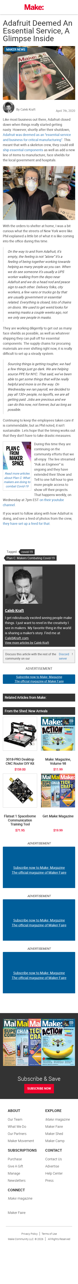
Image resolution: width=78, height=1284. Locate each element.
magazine (57, 1119)
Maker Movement (21, 1140)
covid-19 (27, 552)
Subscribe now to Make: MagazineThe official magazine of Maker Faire (39, 679)
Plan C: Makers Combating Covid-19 (31, 558)
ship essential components (23, 150)
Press (49, 1180)
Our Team (15, 1119)
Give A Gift (15, 1166)
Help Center (54, 1173)
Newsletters (17, 1180)
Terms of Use (49, 1233)
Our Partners (17, 1133)
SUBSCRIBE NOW (39, 1088)
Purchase (15, 1159)
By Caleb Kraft (25, 109)
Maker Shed (54, 1133)
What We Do (17, 1126)
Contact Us (53, 1159)
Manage (14, 1173)
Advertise (52, 1166)
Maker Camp (55, 1140)
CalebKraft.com (17, 638)
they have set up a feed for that (26, 523)
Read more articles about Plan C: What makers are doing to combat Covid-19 (17, 479)
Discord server (64, 656)
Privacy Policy (29, 1233)
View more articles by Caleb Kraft (27, 643)
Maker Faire (54, 1126)
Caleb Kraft (14, 610)
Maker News (15, 49)
